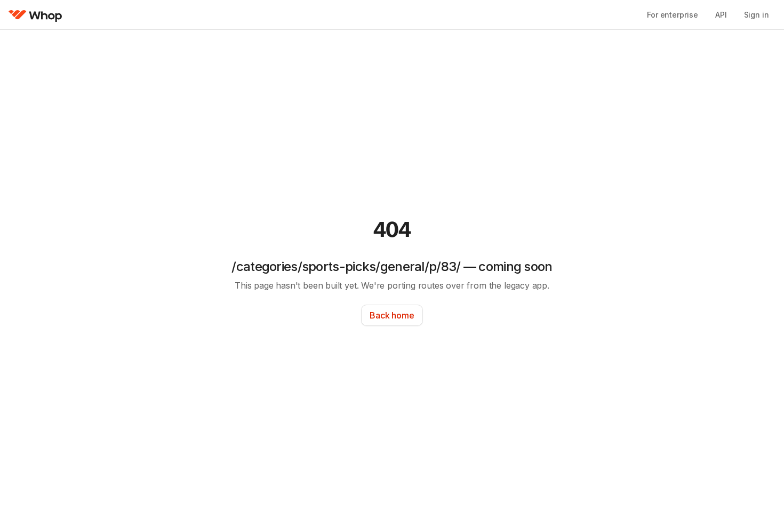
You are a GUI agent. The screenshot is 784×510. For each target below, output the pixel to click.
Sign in (756, 14)
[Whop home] (35, 15)
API (721, 14)
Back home (392, 315)
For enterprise (672, 14)
